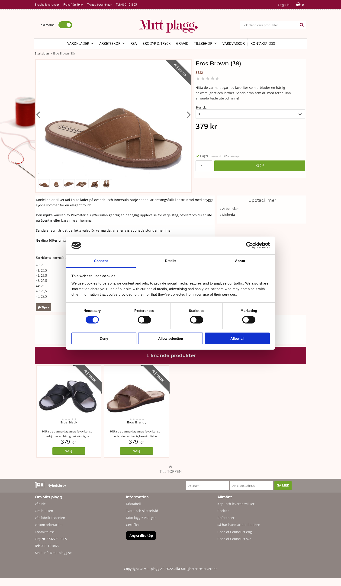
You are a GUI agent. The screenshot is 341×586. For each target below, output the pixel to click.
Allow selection (170, 338)
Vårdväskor (233, 43)
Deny (104, 338)
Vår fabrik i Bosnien (50, 518)
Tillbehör (203, 43)
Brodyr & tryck (156, 43)
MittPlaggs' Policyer (141, 518)
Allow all (237, 338)
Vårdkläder (78, 43)
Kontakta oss (263, 43)
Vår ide (40, 504)
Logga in (284, 5)
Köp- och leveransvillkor (235, 504)
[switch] (144, 319)
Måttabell (133, 504)
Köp (259, 165)
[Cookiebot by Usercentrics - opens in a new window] (249, 245)
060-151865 (129, 4)
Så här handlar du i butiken (238, 524)
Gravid (182, 43)
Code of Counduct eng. (235, 532)
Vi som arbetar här (49, 524)
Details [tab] (170, 261)
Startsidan (42, 53)
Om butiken (44, 511)
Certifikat (133, 524)
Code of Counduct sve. (234, 539)
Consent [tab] (101, 261)
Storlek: (201, 107)
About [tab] (240, 261)
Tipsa (45, 307)
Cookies (223, 511)
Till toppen (171, 471)
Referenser (226, 518)
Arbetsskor (109, 43)
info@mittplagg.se (57, 553)
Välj (68, 450)
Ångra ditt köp (141, 535)
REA (134, 43)
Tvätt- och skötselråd (142, 511)
